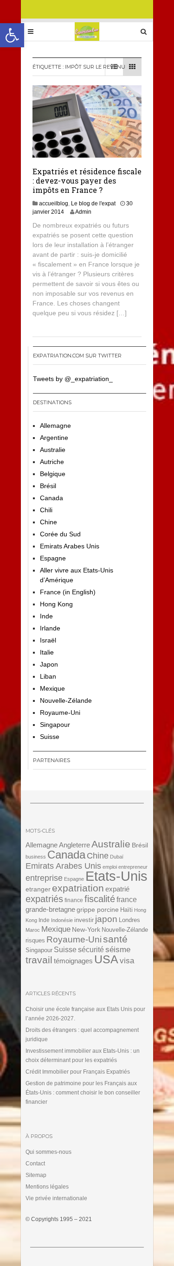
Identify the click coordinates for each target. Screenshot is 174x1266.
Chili (46, 510)
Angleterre (74, 845)
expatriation (78, 888)
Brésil (48, 486)
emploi (110, 867)
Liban (48, 676)
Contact (35, 1163)
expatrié (117, 889)
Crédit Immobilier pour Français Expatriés (78, 1072)
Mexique (52, 688)
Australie (52, 449)
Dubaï (116, 856)
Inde (46, 616)
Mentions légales (47, 1186)
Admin (83, 212)
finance (73, 900)
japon (106, 919)
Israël (48, 640)
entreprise (44, 878)
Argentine (54, 437)
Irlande (50, 628)
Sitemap (36, 1175)
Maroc (33, 930)
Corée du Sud (60, 534)
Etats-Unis (116, 876)
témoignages (73, 961)
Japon (49, 664)
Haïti (126, 910)
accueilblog (53, 203)
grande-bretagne (50, 909)
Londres (129, 919)
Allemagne (55, 425)
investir (84, 919)
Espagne (53, 558)
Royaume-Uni (60, 712)
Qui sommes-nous (48, 1152)
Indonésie (62, 920)
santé (115, 939)
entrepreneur (133, 867)
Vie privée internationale (56, 1198)
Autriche (52, 461)
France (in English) (68, 592)
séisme (117, 949)
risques (35, 940)
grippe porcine (98, 909)
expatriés (44, 899)
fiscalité (99, 899)
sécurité (91, 950)
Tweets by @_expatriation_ (73, 378)
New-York (86, 929)
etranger (38, 889)
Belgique (52, 473)
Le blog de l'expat (93, 203)
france (126, 899)
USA (106, 959)
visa (127, 960)
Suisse (49, 736)
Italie (47, 652)
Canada (51, 498)
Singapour (55, 724)
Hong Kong (56, 604)
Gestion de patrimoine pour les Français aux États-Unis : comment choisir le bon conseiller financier (83, 1092)
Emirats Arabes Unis (69, 546)
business (36, 856)
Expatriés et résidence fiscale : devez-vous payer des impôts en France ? (87, 180)
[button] (12, 35)
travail (39, 959)
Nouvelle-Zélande (66, 700)
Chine (48, 522)
